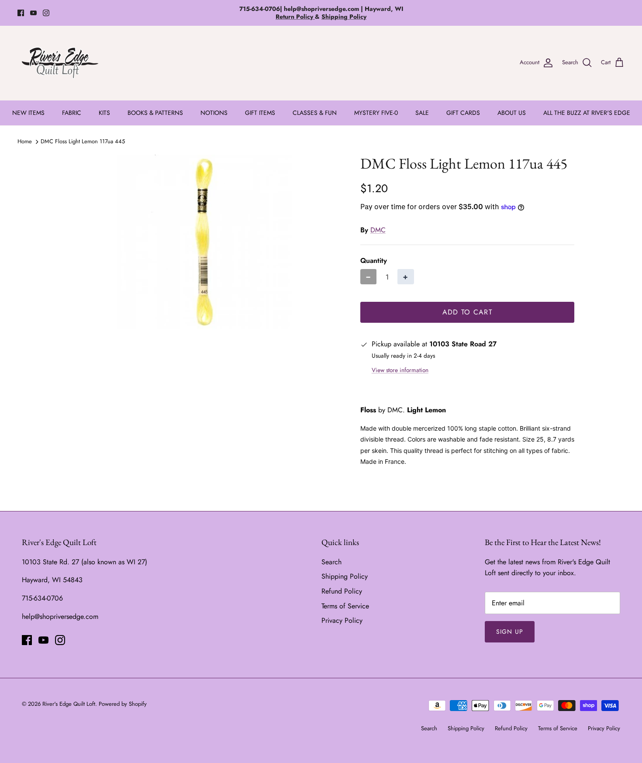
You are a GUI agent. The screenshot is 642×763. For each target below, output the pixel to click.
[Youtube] (33, 13)
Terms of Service (345, 606)
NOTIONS (214, 112)
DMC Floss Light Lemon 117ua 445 (83, 141)
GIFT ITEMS (260, 112)
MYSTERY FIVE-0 (376, 112)
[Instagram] (46, 13)
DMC (378, 230)
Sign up (509, 631)
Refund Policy (341, 591)
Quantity (373, 261)
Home (24, 141)
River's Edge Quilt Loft (68, 704)
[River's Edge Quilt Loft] (60, 63)
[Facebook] (20, 13)
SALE (422, 112)
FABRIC (71, 112)
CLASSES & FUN (315, 112)
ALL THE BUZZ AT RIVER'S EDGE (586, 112)
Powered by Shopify (123, 704)
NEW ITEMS (28, 112)
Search (331, 562)
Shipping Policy (344, 576)
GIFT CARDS (463, 112)
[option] (204, 242)
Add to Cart (467, 312)
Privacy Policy (341, 620)
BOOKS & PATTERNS (155, 112)
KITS (104, 112)
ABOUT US (511, 112)
